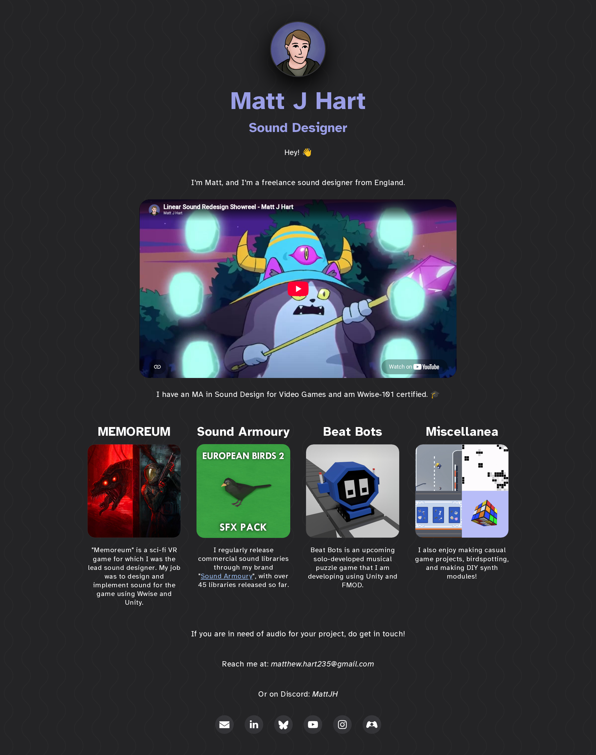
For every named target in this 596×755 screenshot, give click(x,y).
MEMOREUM (134, 431)
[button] (224, 724)
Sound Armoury (243, 431)
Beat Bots (352, 431)
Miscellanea (462, 431)
